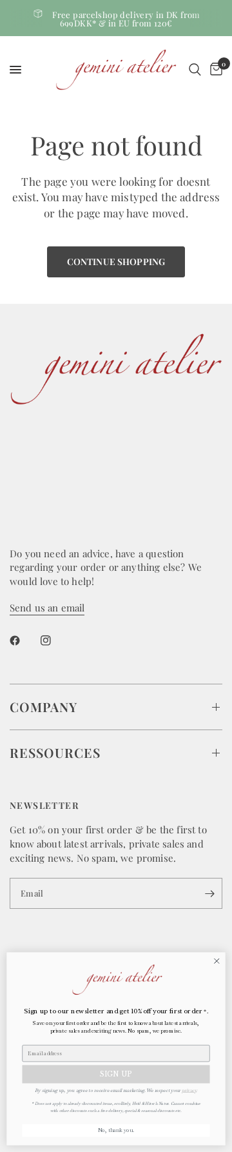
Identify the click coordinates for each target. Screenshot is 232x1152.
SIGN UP (115, 1074)
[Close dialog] (216, 961)
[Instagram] (55, 640)
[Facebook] (24, 640)
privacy (189, 1090)
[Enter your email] (209, 893)
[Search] (195, 69)
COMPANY (43, 706)
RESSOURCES (55, 752)
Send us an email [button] (47, 607)
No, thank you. (116, 1130)
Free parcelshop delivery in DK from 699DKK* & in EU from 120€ (126, 18)
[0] (214, 69)
